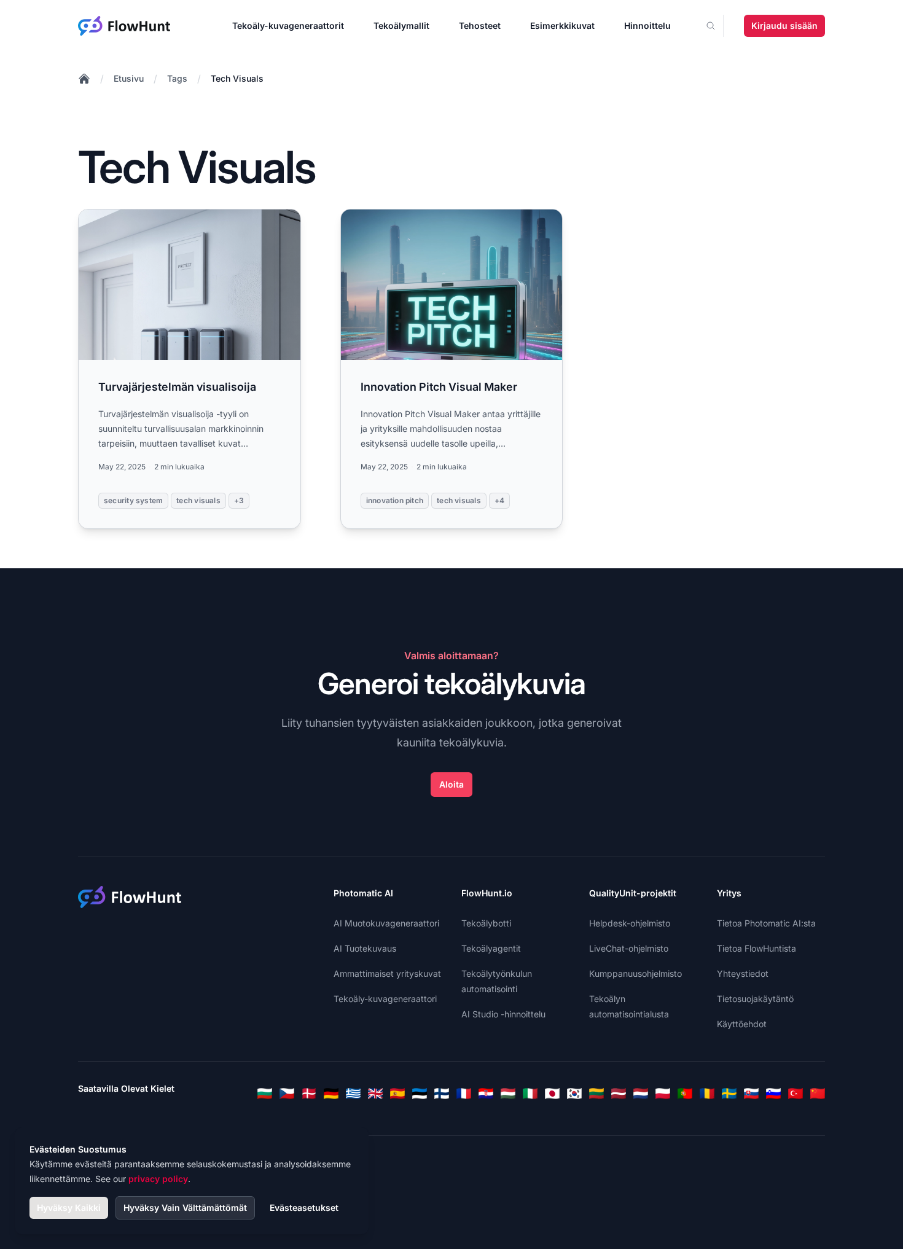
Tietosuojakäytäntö (755, 998)
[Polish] (662, 1093)
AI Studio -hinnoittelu (503, 1014)
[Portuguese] (685, 1093)
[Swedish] (729, 1093)
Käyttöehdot (742, 1024)
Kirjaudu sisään (784, 25)
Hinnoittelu (647, 25)
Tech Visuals (237, 78)
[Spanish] (397, 1093)
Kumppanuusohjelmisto (635, 973)
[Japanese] (552, 1093)
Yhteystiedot (742, 973)
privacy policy (158, 1178)
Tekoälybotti (486, 923)
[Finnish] (441, 1093)
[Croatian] (486, 1093)
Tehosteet (480, 25)
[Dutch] (640, 1093)
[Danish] (309, 1093)
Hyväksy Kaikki (69, 1207)
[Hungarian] (508, 1093)
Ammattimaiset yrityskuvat (387, 973)
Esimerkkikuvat (562, 25)
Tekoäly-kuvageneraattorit (288, 25)
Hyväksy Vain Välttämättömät (185, 1207)
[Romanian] (707, 1093)
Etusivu (129, 78)
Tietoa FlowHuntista (756, 948)
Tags (177, 78)
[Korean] (574, 1093)
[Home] (84, 78)
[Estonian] (419, 1093)
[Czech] (287, 1093)
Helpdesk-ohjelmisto (629, 923)
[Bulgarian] (264, 1093)
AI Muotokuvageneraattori (386, 923)
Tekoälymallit (401, 25)
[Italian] (530, 1093)
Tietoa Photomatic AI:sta (766, 923)
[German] (331, 1093)
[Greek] (353, 1093)
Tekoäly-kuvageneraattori (385, 998)
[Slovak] (751, 1093)
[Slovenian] (773, 1093)
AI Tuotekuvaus (365, 948)
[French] (463, 1093)
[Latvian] (618, 1093)
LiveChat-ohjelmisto (628, 948)
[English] (375, 1093)
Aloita (451, 784)
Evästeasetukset (304, 1207)
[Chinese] (817, 1093)
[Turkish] (795, 1093)
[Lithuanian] (596, 1093)
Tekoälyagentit (491, 948)
